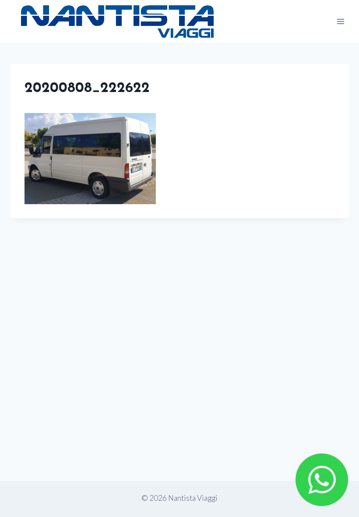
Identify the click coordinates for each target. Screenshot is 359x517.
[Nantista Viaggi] (117, 21)
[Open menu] (340, 21)
